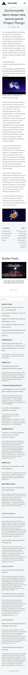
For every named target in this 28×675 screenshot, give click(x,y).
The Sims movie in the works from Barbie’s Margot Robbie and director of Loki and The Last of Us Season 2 (21, 238)
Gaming (14, 7)
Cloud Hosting (7, 620)
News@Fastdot (7, 429)
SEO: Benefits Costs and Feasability (13, 517)
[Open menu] (24, 3)
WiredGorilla (7, 340)
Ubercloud (6, 362)
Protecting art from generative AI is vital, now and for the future (7, 234)
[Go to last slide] (4, 275)
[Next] (24, 275)
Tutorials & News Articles (12, 385)
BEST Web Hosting (8, 484)
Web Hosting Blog (8, 513)
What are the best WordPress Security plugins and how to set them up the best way (13, 332)
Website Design (7, 566)
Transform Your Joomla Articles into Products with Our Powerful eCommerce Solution (13, 435)
